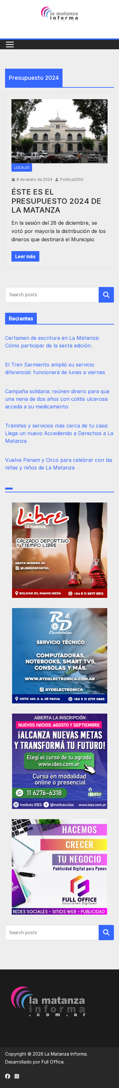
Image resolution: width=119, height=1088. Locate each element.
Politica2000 (71, 179)
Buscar (106, 295)
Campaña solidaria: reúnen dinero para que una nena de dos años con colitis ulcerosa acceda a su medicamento (57, 399)
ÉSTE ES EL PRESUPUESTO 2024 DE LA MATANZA (56, 201)
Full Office (52, 1061)
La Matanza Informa (66, 1054)
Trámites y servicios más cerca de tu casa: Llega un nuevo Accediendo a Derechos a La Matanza (59, 433)
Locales (22, 167)
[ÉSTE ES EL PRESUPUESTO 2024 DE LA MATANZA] (59, 131)
